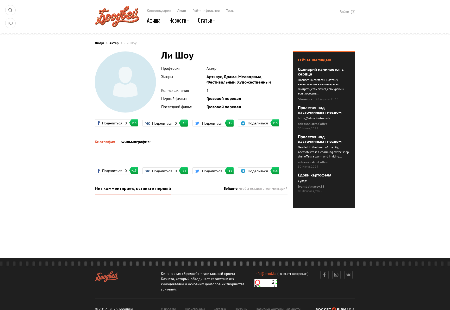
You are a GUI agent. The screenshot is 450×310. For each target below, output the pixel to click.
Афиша (153, 20)
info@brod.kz (265, 273)
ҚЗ (10, 23)
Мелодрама (249, 76)
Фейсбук (324, 275)
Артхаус (214, 76)
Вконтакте (348, 275)
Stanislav (305, 99)
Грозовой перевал (224, 98)
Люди (181, 10)
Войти (344, 11)
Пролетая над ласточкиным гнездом (320, 110)
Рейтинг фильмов (206, 10)
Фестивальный (221, 82)
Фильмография (135, 142)
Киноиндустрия (159, 10)
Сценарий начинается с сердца (321, 72)
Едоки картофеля (315, 175)
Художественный (254, 82)
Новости (178, 20)
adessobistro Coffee (313, 124)
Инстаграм (336, 275)
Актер (114, 43)
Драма (230, 76)
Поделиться (116, 122)
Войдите (231, 188)
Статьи (205, 20)
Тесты (230, 10)
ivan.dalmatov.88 (311, 186)
